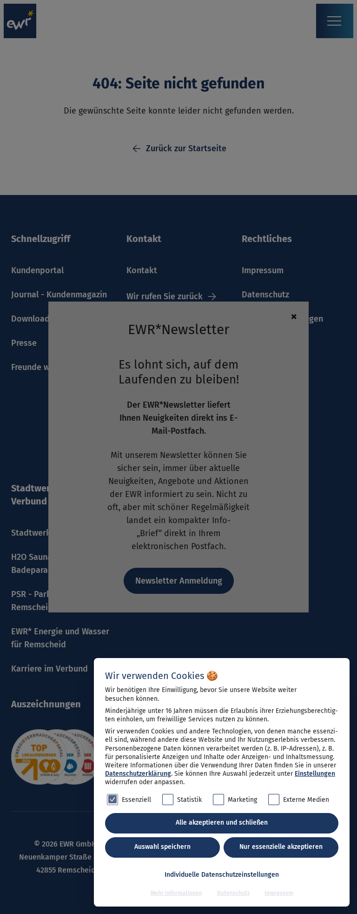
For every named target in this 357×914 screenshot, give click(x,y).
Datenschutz (233, 893)
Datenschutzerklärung (138, 774)
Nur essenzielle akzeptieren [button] (281, 847)
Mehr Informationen (176, 893)
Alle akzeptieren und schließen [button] (222, 823)
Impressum (278, 893)
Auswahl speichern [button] (162, 847)
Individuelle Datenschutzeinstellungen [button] (222, 875)
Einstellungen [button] (315, 774)
